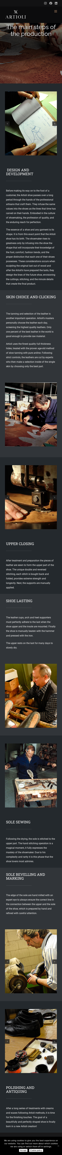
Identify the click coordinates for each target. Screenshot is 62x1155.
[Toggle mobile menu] (55, 11)
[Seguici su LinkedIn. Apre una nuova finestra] (56, 3)
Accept (23, 1150)
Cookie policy (36, 1150)
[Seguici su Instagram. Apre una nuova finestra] (45, 3)
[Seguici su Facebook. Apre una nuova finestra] (50, 3)
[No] (58, 1145)
